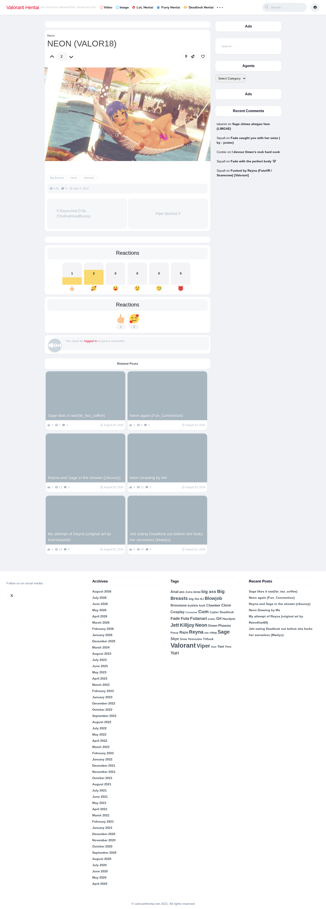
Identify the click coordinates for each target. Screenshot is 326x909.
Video (108, 7)
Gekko (211, 619)
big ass (208, 591)
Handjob (228, 619)
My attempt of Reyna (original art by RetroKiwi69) (79, 537)
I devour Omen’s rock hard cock (256, 152)
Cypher (214, 612)
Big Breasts (57, 177)
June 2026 (100, 604)
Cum (203, 611)
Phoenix (224, 625)
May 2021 (99, 803)
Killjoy (187, 625)
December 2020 (103, 834)
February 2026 (103, 629)
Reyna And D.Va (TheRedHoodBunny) (73, 213)
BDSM (196, 592)
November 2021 (104, 772)
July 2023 (99, 660)
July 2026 (99, 597)
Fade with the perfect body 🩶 (253, 161)
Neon (51, 35)
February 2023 (103, 691)
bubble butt (196, 605)
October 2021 (102, 778)
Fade (175, 618)
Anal (174, 592)
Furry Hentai (170, 7)
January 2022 (102, 759)
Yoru (228, 646)
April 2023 (99, 678)
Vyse (213, 646)
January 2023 (102, 697)
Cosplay (178, 612)
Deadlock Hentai (201, 7)
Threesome (195, 639)
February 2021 (103, 821)
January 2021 (102, 827)
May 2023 (99, 672)
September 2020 (104, 852)
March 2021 (101, 815)
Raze (183, 632)
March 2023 (101, 684)
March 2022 (101, 747)
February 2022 (103, 753)
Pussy (175, 632)
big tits (194, 599)
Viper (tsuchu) (166, 213)
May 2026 (99, 610)
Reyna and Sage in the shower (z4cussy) (84, 478)
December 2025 (103, 641)
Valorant (89, 177)
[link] (203, 56)
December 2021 (103, 765)
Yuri (175, 652)
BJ (202, 599)
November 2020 (104, 840)
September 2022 (104, 716)
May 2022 (99, 734)
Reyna (196, 632)
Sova (183, 639)
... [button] (220, 6)
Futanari (198, 618)
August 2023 (101, 653)
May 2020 (99, 877)
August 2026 (101, 591)
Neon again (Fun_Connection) (156, 416)
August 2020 (101, 859)
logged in (90, 341)
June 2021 (100, 796)
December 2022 (103, 703)
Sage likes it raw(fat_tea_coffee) (76, 416)
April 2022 (99, 740)
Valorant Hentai (22, 7)
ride (206, 632)
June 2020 (100, 871)
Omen (212, 625)
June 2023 (100, 666)
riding (213, 632)
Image (124, 7)
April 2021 (99, 809)
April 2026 (99, 616)
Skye (175, 639)
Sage (224, 632)
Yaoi (220, 646)
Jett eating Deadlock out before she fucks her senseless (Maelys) (166, 537)
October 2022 (102, 709)
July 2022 (99, 728)
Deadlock (227, 612)
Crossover (191, 612)
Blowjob (213, 598)
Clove (226, 605)
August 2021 (101, 784)
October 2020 (102, 846)
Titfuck (208, 639)
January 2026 (102, 635)
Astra (188, 592)
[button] (189, 56)
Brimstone (179, 605)
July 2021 (99, 790)
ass (182, 592)
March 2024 (101, 647)
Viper (203, 646)
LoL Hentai (145, 7)
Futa (185, 618)
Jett (175, 625)
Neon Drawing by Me (148, 478)
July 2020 (99, 865)
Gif (219, 619)
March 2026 (101, 622)
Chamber (213, 605)
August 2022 (101, 722)
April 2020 (99, 883)
